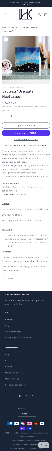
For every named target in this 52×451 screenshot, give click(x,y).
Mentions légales (40, 440)
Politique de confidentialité (27, 436)
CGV (7, 360)
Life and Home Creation (20, 433)
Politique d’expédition (17, 449)
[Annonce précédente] (5, 3)
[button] (5, 15)
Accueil (5, 27)
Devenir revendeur (13, 373)
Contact (9, 319)
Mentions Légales (13, 379)
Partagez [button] (9, 278)
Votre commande (13, 332)
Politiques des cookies (15, 385)
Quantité (5, 111)
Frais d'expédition (19, 106)
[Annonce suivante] (47, 3)
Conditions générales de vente (19, 440)
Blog (7, 354)
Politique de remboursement (18, 338)
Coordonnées (15, 444)
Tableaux (15, 27)
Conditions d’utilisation (36, 449)
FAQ (7, 326)
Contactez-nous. (10, 270)
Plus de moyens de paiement (26, 139)
